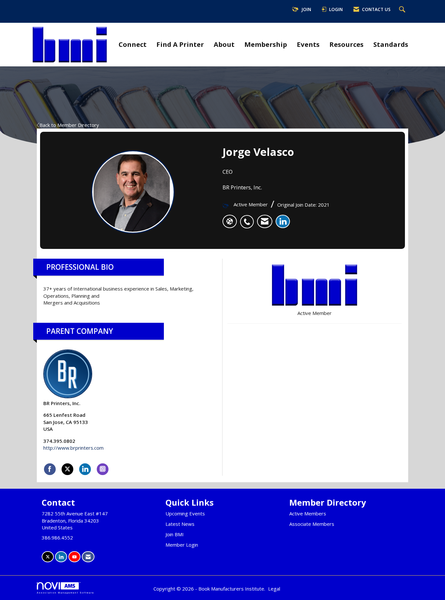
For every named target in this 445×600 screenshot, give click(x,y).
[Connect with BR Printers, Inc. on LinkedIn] (85, 469)
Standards (390, 44)
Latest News (179, 524)
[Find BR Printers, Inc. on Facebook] (49, 469)
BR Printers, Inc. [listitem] (61, 403)
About (224, 44)
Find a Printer (180, 44)
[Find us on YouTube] (74, 557)
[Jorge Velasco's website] (230, 221)
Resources (346, 44)
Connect (133, 44)
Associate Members (311, 524)
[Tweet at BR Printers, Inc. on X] (67, 469)
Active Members (307, 513)
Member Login (181, 544)
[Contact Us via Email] (88, 557)
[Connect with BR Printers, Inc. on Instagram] (102, 469)
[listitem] (248, 218)
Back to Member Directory (69, 125)
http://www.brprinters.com (73, 447)
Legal (274, 588)
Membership (265, 44)
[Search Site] (403, 9)
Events (308, 44)
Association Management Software (65, 593)
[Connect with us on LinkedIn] (61, 557)
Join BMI (174, 534)
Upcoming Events (185, 513)
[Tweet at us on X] (48, 557)
